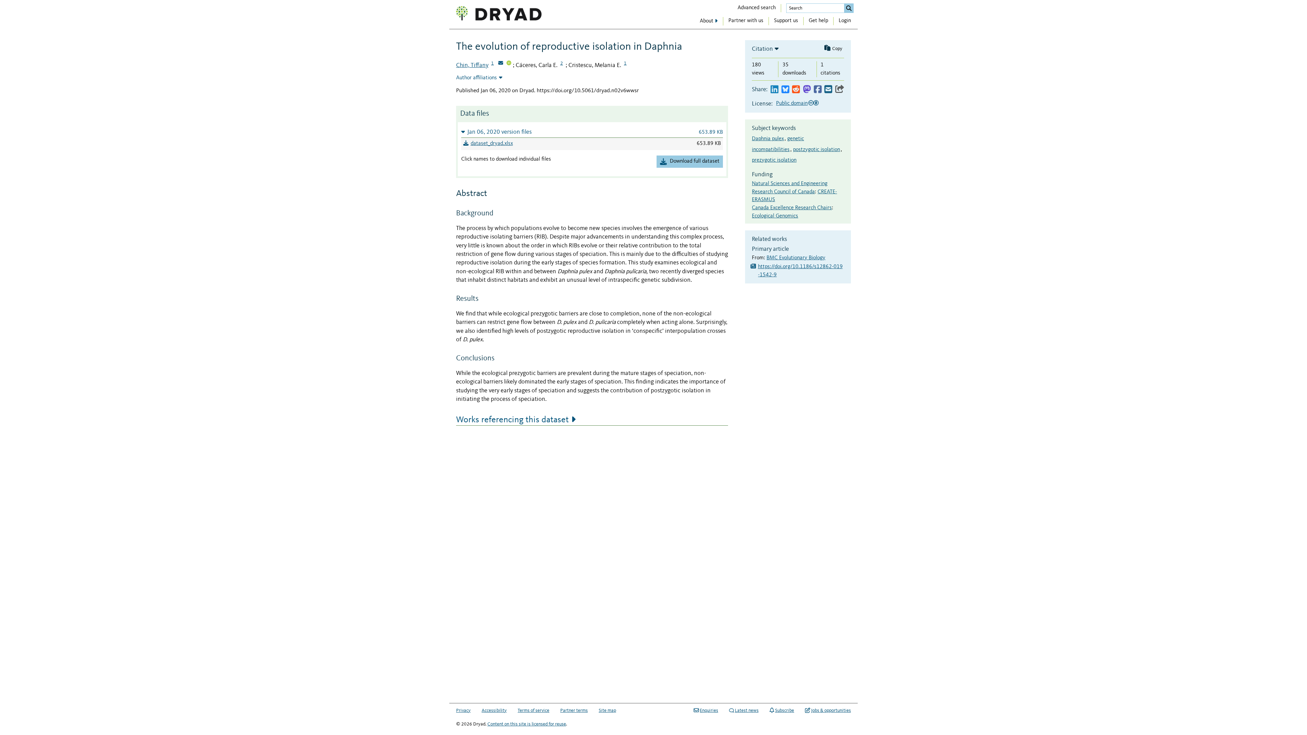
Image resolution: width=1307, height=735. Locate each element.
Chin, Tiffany (472, 65)
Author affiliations (476, 78)
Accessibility (494, 710)
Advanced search (757, 8)
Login (845, 20)
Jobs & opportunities (831, 710)
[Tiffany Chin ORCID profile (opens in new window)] (509, 64)
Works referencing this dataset (512, 419)
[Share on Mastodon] (807, 90)
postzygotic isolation (816, 149)
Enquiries (709, 710)
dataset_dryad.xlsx (492, 143)
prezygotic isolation (774, 160)
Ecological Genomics (775, 216)
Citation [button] (762, 49)
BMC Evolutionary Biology (796, 258)
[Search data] (849, 8)
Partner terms (574, 710)
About (706, 21)
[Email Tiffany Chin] (501, 64)
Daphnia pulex (768, 139)
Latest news (747, 710)
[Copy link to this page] (839, 89)
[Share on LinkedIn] (774, 90)
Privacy (463, 710)
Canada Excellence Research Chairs (792, 208)
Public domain (792, 103)
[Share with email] (828, 90)
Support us (786, 20)
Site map (607, 710)
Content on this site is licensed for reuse (526, 724)
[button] (592, 132)
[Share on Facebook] (818, 90)
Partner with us (745, 20)
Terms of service (533, 710)
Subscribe (784, 710)
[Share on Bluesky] (785, 90)
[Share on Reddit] (796, 90)
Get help (818, 20)
